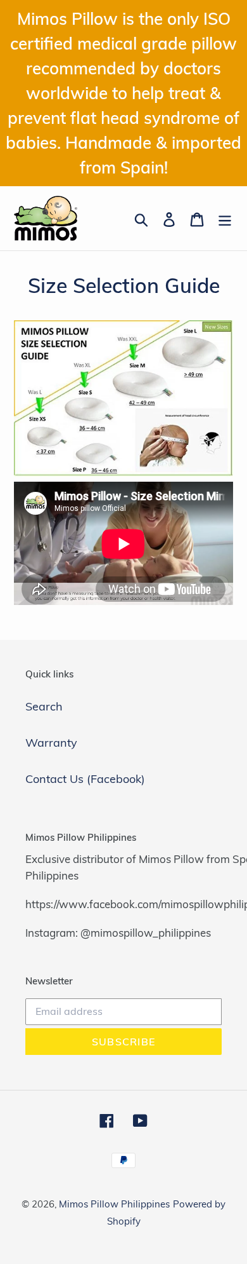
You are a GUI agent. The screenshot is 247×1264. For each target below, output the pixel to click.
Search (44, 706)
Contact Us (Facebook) (85, 778)
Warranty (51, 742)
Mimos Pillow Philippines (114, 1204)
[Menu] (225, 218)
